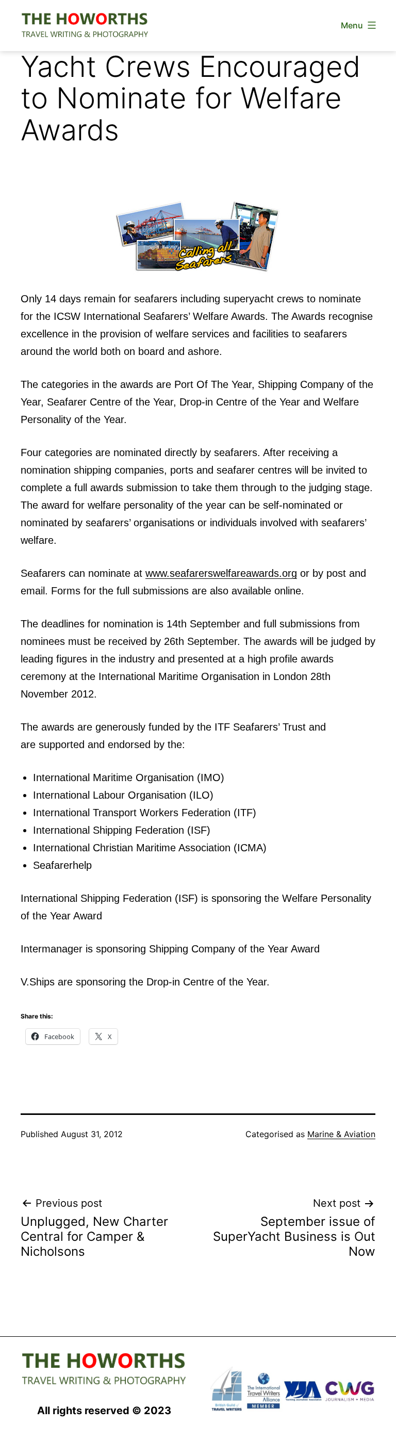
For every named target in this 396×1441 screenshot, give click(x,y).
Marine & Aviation (341, 1134)
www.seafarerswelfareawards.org (221, 573)
